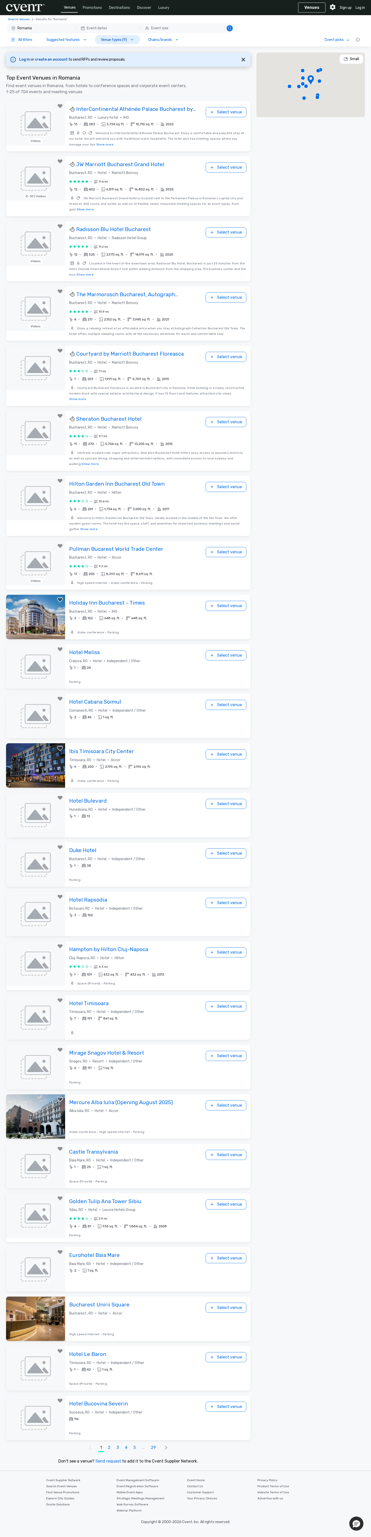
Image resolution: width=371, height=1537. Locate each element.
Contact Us (195, 1486)
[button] (121, 28)
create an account (51, 59)
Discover (144, 8)
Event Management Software (138, 1480)
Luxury (163, 8)
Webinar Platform (129, 1510)
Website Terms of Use (273, 1492)
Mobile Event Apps (130, 1492)
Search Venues (19, 19)
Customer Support (200, 1492)
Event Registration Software (137, 1486)
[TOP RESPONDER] (72, 109)
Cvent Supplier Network (63, 1480)
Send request (108, 1461)
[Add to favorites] (60, 106)
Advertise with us (270, 1498)
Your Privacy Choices (202, 1498)
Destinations (119, 8)
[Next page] (166, 1448)
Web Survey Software (132, 1504)
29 (153, 1447)
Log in (360, 8)
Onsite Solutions (58, 1504)
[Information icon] (358, 39)
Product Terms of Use (273, 1486)
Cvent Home (196, 1480)
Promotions (92, 8)
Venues (70, 7)
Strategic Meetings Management (140, 1498)
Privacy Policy (267, 1480)
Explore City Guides (60, 1498)
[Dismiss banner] (243, 60)
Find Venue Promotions (63, 1492)
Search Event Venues (61, 1486)
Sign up (346, 8)
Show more (105, 144)
